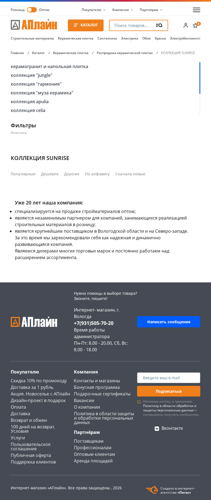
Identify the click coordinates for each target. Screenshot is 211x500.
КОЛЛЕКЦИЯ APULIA (30, 102)
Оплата (18, 407)
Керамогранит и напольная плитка (49, 66)
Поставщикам (89, 441)
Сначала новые (130, 173)
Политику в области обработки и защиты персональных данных (169, 407)
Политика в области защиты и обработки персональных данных (104, 418)
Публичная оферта (31, 455)
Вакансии (84, 400)
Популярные (23, 173)
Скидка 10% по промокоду (39, 381)
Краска (160, 38)
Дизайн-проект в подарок (38, 400)
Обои (146, 38)
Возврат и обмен (29, 420)
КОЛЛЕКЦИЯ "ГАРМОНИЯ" (36, 84)
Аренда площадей (93, 461)
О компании (87, 407)
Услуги (18, 438)
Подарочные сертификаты (102, 394)
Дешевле (50, 173)
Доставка (20, 414)
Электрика (129, 38)
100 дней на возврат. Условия (33, 429)
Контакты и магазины (97, 381)
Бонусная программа (97, 387)
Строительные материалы (32, 38)
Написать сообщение (168, 321)
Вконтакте (172, 428)
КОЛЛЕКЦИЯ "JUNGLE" (31, 75)
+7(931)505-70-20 (93, 323)
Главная (17, 52)
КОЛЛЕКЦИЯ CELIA (28, 110)
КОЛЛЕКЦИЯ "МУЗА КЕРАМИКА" (42, 93)
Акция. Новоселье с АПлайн (40, 394)
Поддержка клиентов (33, 462)
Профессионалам (93, 448)
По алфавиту (97, 173)
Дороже (71, 173)
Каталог (38, 52)
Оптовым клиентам (94, 454)
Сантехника (107, 38)
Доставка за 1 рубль (32, 387)
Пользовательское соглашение (31, 446)
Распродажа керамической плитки (125, 52)
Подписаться (169, 391)
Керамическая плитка (75, 38)
